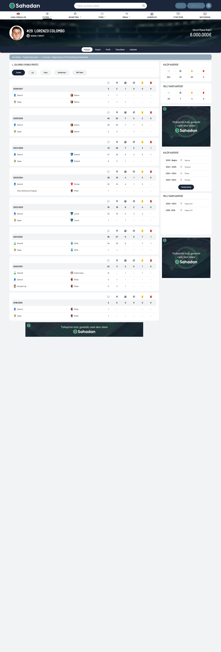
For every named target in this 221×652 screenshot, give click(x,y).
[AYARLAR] (209, 6)
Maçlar (98, 49)
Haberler (133, 49)
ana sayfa (16, 57)
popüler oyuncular (30, 57)
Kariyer (87, 49)
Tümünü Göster (186, 187)
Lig (32, 72)
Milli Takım (79, 72)
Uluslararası (62, 72)
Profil (108, 49)
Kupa (45, 72)
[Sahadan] (41, 5)
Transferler (120, 49)
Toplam (18, 72)
